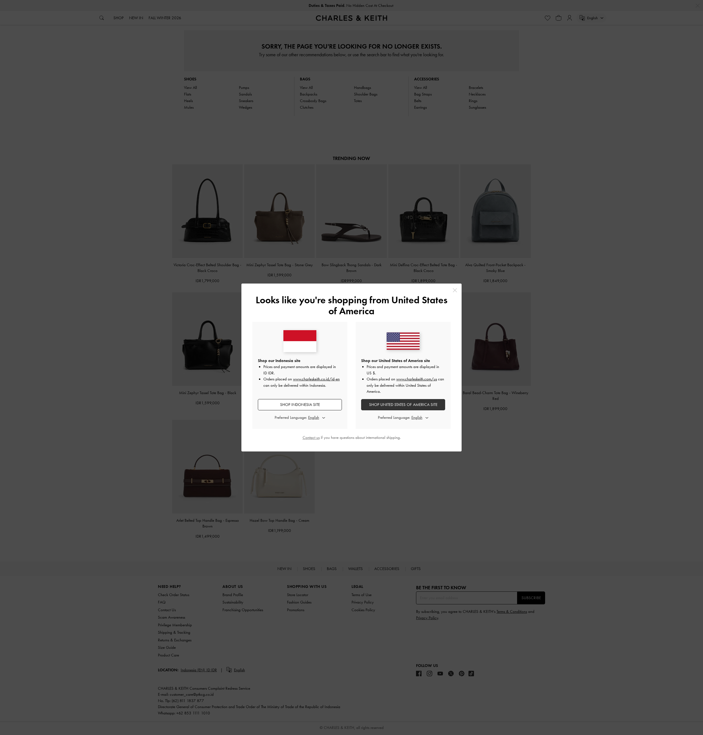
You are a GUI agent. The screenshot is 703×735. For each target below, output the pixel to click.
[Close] (455, 290)
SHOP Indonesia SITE (300, 404)
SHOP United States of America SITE (403, 404)
